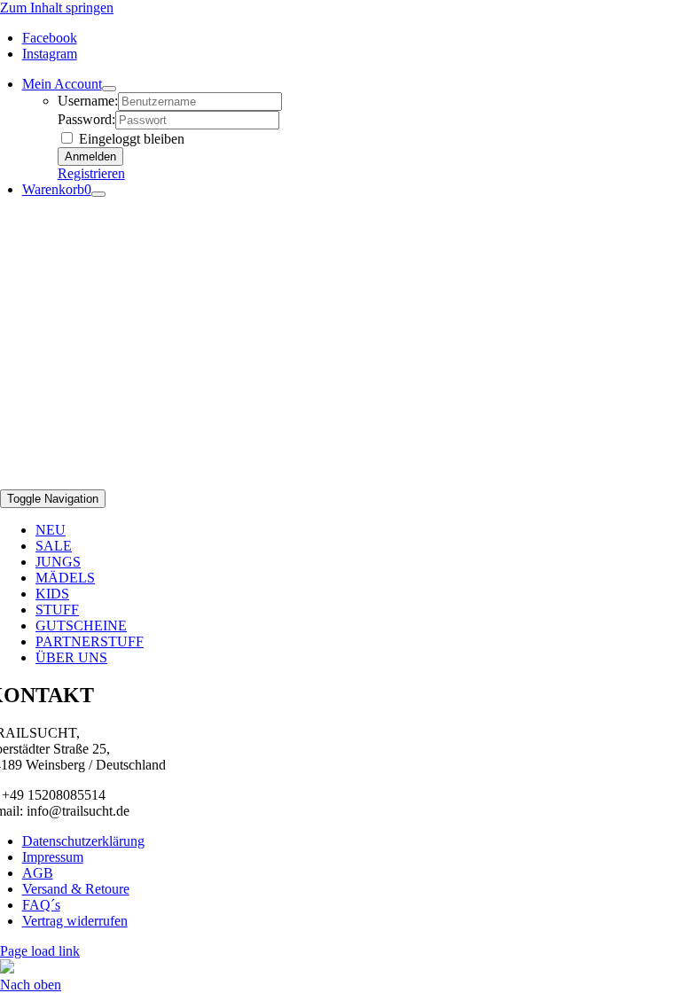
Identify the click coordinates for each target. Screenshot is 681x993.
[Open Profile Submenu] (109, 88)
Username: (88, 100)
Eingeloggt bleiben (129, 138)
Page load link (40, 950)
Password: (86, 119)
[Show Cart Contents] (98, 194)
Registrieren (91, 173)
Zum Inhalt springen (57, 7)
